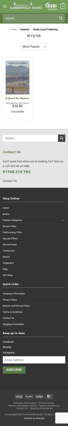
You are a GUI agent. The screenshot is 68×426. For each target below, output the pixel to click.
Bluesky (7, 347)
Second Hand (10, 244)
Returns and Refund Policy (16, 305)
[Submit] (61, 18)
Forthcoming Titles (12, 232)
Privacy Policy (10, 299)
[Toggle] (63, 220)
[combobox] (34, 18)
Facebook (8, 341)
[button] (5, 6)
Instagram (9, 352)
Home (13, 29)
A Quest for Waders (17, 98)
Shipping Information (13, 324)
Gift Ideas (8, 275)
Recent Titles (9, 226)
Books (6, 214)
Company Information (14, 293)
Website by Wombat (34, 418)
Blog (5, 269)
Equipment (8, 263)
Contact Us (8, 318)
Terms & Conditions (13, 312)
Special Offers (10, 238)
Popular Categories (12, 220)
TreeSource (9, 250)
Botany (6, 256)
